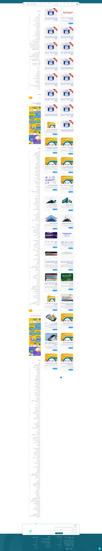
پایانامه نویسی (38, 189)
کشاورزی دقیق (38, 461)
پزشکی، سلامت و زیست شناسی (35, 41)
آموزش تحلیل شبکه (38, 164)
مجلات (38, 68)
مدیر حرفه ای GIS (38, 268)
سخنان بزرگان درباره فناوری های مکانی (35, 434)
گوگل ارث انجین (38, 262)
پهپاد (39, 194)
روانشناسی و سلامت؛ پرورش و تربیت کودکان (34, 43)
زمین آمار (39, 221)
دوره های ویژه (38, 37)
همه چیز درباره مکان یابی (37, 295)
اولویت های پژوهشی (37, 182)
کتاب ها (60, 542)
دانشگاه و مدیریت (38, 26)
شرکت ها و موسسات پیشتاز (37, 232)
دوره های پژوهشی (38, 34)
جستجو (30, 97)
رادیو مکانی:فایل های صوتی (37, 214)
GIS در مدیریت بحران (37, 152)
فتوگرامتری (39, 236)
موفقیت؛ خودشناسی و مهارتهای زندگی (35, 45)
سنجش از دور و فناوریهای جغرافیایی (35, 59)
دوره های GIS (38, 30)
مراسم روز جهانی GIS (37, 270)
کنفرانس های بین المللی (37, 255)
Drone (39, 15)
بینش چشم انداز (38, 187)
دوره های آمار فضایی (37, 31)
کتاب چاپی (38, 67)
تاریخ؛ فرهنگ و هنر (38, 23)
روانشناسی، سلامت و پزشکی (37, 39)
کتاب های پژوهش (38, 77)
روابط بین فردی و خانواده (36, 42)
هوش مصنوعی (38, 298)
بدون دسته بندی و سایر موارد (36, 20)
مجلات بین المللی (38, 264)
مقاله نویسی (38, 282)
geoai (39, 151)
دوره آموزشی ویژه (38, 206)
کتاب (39, 66)
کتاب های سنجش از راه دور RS (36, 78)
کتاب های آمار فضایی (37, 75)
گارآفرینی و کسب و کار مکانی (36, 259)
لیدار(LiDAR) (38, 263)
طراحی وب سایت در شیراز (37, 235)
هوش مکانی (38, 299)
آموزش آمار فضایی (38, 163)
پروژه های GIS (38, 193)
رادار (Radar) (38, 213)
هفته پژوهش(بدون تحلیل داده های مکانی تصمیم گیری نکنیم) (35, 290)
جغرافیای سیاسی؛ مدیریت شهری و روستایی (34, 56)
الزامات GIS (38, 179)
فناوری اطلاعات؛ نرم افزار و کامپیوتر (36, 63)
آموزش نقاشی (38, 170)
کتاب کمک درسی (38, 73)
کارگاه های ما (38, 248)
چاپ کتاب (39, 197)
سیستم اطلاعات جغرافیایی (37, 229)
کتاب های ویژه (38, 79)
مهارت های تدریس (38, 285)
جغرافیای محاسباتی (38, 195)
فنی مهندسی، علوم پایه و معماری (36, 64)
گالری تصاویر (38, 260)
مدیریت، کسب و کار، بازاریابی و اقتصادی (35, 85)
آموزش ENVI (38, 159)
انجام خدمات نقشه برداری (37, 392)
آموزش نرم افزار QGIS (37, 168)
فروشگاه (57, 3)
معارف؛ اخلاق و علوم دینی (37, 86)
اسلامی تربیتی (38, 19)
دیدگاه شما (39, 210)
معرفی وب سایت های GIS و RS (36, 484)
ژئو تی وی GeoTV (38, 224)
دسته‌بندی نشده (38, 205)
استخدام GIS (38, 176)
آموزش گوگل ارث (38, 166)
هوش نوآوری (38, 301)
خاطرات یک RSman (37, 199)
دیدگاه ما (39, 212)
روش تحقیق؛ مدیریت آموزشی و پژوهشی (35, 46)
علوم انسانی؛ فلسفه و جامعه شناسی (36, 60)
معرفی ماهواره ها (38, 274)
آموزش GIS (38, 160)
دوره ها (60, 540)
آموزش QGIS (38, 373)
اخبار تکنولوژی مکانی (37, 175)
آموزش (68, 3)
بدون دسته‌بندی (38, 22)
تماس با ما (41, 3)
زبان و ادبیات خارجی (37, 52)
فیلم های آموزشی (38, 241)
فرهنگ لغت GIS (38, 237)
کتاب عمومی (38, 71)
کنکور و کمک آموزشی (37, 82)
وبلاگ (61, 3)
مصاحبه (39, 271)
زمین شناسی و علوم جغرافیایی (36, 53)
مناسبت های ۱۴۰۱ (38, 283)
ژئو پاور (39, 222)
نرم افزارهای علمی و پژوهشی (36, 48)
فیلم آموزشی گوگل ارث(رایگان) (36, 240)
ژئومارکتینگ (38, 225)
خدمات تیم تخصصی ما (37, 202)
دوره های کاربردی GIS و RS (37, 209)
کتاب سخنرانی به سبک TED (37, 457)
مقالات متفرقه (38, 279)
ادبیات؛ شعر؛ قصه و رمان (37, 18)
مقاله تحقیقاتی (37, 494)
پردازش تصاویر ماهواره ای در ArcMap (35, 191)
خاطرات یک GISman (37, 198)
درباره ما (45, 3)
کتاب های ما (38, 252)
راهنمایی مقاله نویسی (37, 218)
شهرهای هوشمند (38, 233)
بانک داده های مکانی (37, 183)
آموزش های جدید (38, 172)
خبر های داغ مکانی (38, 201)
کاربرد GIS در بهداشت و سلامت (36, 245)
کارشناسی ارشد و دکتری (37, 247)
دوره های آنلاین (38, 417)
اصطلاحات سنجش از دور (37, 178)
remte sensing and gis (37, 153)
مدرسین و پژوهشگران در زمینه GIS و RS (35, 267)
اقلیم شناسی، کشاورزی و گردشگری (35, 55)
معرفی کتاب (38, 272)
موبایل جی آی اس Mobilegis (36, 286)
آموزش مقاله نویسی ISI (37, 167)
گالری (64, 3)
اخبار (36, 539)
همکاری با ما (38, 294)
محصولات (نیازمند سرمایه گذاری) (36, 266)
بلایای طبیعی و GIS (38, 186)
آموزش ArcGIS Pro (38, 369)
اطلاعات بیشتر (56, 4)
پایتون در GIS (38, 190)
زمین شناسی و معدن (37, 57)
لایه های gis (38, 83)
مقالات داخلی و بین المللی (37, 278)
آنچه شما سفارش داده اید (37, 174)
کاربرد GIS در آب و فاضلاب (37, 244)
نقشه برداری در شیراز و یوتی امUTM (36, 287)
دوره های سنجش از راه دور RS (36, 35)
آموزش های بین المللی (37, 171)
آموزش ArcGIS (38, 156)
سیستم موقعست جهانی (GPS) (36, 438)
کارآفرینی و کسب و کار (37, 243)
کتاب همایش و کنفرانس (37, 81)
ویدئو (39, 89)
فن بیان (39, 239)
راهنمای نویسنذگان (38, 217)
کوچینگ (39, 256)
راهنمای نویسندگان (38, 216)
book (39, 14)
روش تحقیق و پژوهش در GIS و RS (36, 220)
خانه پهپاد (72, 3)
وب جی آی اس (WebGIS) (37, 302)
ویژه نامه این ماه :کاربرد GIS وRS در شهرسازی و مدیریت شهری (34, 304)
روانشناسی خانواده (38, 38)
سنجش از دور (38, 228)
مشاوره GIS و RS (50, 3)
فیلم (54, 3)
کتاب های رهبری (38, 251)
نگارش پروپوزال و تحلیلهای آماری (35, 49)
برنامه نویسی (38, 396)
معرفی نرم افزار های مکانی (37, 275)
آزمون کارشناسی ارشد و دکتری (36, 155)
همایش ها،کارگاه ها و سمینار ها (36, 291)
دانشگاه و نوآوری (38, 27)
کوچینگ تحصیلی (38, 465)
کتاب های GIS (38, 74)
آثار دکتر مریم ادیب (38, 16)
